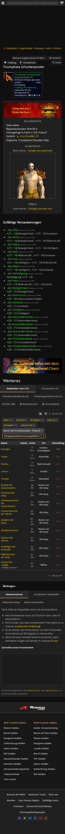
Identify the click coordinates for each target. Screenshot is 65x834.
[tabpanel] (32, 494)
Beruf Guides (11, 733)
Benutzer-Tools (37, 794)
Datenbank (11, 48)
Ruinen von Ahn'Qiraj (43, 486)
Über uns (53, 794)
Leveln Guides (41, 748)
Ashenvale (44, 456)
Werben (11, 800)
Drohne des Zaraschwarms (8, 486)
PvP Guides (40, 758)
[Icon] (8, 77)
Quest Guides (11, 748)
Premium (18, 806)
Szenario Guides (12, 763)
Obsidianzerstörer (9, 530)
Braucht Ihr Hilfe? (16, 794)
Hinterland (44, 478)
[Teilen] (62, 3)
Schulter (57, 48)
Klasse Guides (11, 727)
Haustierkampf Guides (16, 758)
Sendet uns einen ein (40, 150)
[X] (24, 818)
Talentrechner (12, 774)
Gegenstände (25, 48)
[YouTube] (40, 818)
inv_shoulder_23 (29, 136)
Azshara (43, 447)
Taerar (4, 456)
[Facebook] (35, 818)
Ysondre (5, 478)
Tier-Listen (10, 779)
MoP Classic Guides (15, 722)
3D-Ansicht (55, 57)
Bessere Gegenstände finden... (29, 57)
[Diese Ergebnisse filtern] (46, 413)
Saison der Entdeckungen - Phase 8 (21, 430)
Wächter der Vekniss (7, 539)
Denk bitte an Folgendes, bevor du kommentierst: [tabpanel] (32, 651)
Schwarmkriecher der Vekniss (9, 512)
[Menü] (3, 3)
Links (58, 62)
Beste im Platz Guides (46, 733)
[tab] (17, 388)
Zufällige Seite (50, 800)
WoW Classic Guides (45, 722)
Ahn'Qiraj (43, 494)
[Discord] (19, 818)
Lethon (4, 471)
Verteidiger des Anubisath (8, 548)
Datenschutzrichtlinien (39, 806)
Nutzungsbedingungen (32, 812)
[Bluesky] (30, 818)
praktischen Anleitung (27, 626)
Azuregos (5, 449)
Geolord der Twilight (7, 563)
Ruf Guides (10, 753)
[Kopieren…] (40, 413)
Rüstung (39, 48)
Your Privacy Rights (28, 800)
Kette (48, 48)
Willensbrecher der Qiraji (8, 556)
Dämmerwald (43, 464)
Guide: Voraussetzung (46, 727)
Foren (54, 640)
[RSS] (46, 818)
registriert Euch (52, 690)
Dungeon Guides (13, 738)
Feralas (43, 471)
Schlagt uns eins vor (40, 208)
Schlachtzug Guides (14, 743)
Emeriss (5, 464)
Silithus (43, 564)
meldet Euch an (34, 690)
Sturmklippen (43, 450)
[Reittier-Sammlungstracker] (32, 365)
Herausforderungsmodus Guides (18, 769)
